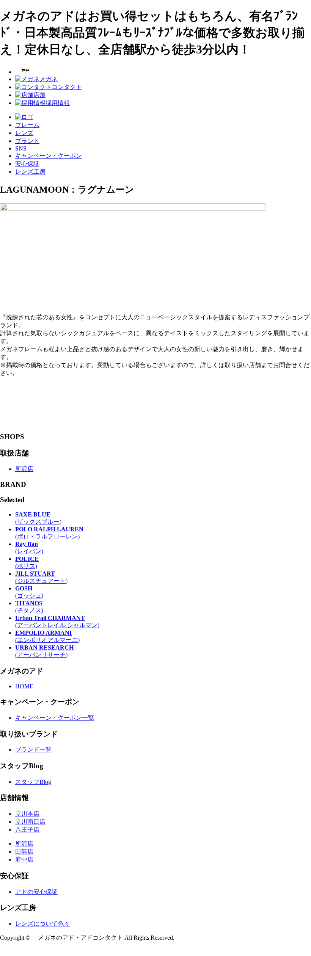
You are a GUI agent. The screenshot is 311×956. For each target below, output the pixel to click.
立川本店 (27, 813)
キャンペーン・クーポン (48, 155)
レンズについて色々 (42, 923)
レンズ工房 (30, 171)
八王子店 (27, 829)
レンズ (24, 133)
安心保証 (27, 163)
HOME (24, 686)
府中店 (24, 859)
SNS (21, 148)
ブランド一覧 (33, 749)
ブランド (27, 141)
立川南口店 (30, 821)
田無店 (24, 851)
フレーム (27, 125)
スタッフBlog (33, 782)
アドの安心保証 (36, 891)
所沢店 (24, 469)
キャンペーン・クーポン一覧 (54, 717)
